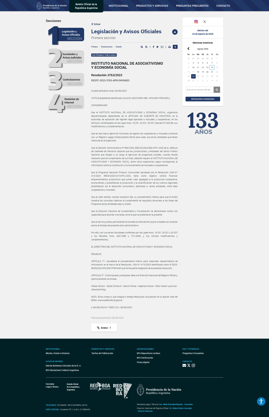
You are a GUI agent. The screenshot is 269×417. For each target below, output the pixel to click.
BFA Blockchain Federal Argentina (62, 370)
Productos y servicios (152, 5)
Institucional (118, 5)
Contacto (223, 5)
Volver (97, 24)
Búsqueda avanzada (202, 98)
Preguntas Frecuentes (192, 5)
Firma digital (143, 362)
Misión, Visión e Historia (58, 353)
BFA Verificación (145, 357)
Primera (94, 46)
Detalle (119, 46)
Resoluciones (106, 46)
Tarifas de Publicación (102, 353)
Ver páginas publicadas (104, 55)
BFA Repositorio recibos (148, 353)
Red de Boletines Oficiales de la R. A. (63, 365)
